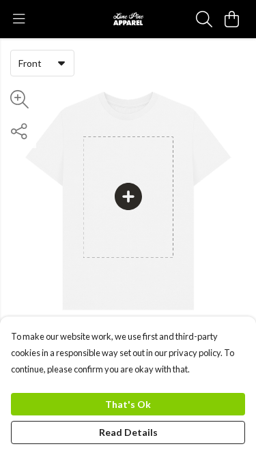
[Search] (204, 19)
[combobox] (42, 63)
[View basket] (231, 19)
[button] (61, 62)
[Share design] (19, 131)
